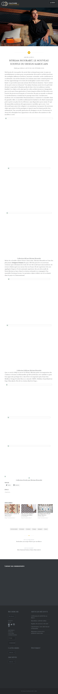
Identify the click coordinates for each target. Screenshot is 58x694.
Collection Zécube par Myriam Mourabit (29, 480)
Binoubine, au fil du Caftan (38, 620)
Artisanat (21, 529)
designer (40, 529)
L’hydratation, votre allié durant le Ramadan (40, 627)
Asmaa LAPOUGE (25, 68)
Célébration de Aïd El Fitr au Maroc (39, 616)
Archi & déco (29, 57)
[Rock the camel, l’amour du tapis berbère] (12, 508)
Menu (53, 2)
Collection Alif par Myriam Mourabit (29, 258)
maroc (45, 529)
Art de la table (14, 529)
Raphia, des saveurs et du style (39, 623)
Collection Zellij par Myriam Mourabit (29, 370)
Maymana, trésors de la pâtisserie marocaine (37, 632)
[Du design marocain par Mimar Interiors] (45, 508)
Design (34, 529)
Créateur (28, 529)
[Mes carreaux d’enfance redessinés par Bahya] (28, 508)
